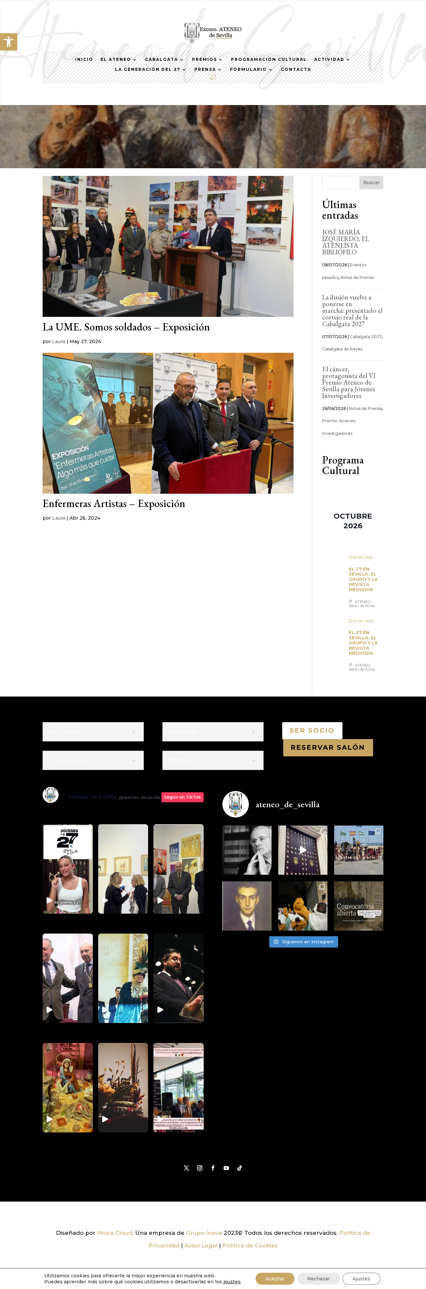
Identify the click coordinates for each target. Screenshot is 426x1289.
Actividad (329, 59)
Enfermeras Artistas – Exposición (114, 503)
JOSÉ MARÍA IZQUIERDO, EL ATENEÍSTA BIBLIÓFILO (345, 242)
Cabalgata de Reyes (342, 348)
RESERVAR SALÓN (328, 747)
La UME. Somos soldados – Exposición (126, 327)
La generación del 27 (147, 69)
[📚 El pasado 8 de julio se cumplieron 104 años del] (247, 906)
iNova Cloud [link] (114, 1232)
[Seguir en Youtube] (226, 1168)
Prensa (205, 69)
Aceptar (275, 1279)
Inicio (84, 59)
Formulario (248, 69)
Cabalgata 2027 (366, 336)
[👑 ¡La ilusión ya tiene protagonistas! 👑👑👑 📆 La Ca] (302, 906)
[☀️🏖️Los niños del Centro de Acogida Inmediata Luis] (358, 850)
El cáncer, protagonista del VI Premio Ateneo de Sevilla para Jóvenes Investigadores (348, 382)
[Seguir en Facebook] (213, 1168)
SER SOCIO (312, 730)
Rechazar (318, 1279)
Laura (58, 341)
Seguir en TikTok (182, 797)
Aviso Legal (200, 1245)
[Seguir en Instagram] (199, 1168)
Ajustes (361, 1279)
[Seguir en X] (186, 1168)
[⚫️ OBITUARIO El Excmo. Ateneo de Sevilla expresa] (247, 850)
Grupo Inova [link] (205, 1232)
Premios (204, 59)
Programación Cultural (269, 59)
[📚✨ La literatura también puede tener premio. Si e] (302, 850)
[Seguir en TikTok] (239, 1168)
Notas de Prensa (357, 277)
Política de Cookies (250, 1245)
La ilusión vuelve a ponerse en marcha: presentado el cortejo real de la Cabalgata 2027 (352, 310)
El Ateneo (116, 59)
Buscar (371, 183)
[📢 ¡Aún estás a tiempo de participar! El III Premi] (358, 906)
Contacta (296, 69)
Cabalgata (161, 59)
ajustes (232, 1282)
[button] (8, 42)
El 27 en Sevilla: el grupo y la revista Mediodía (363, 579)
